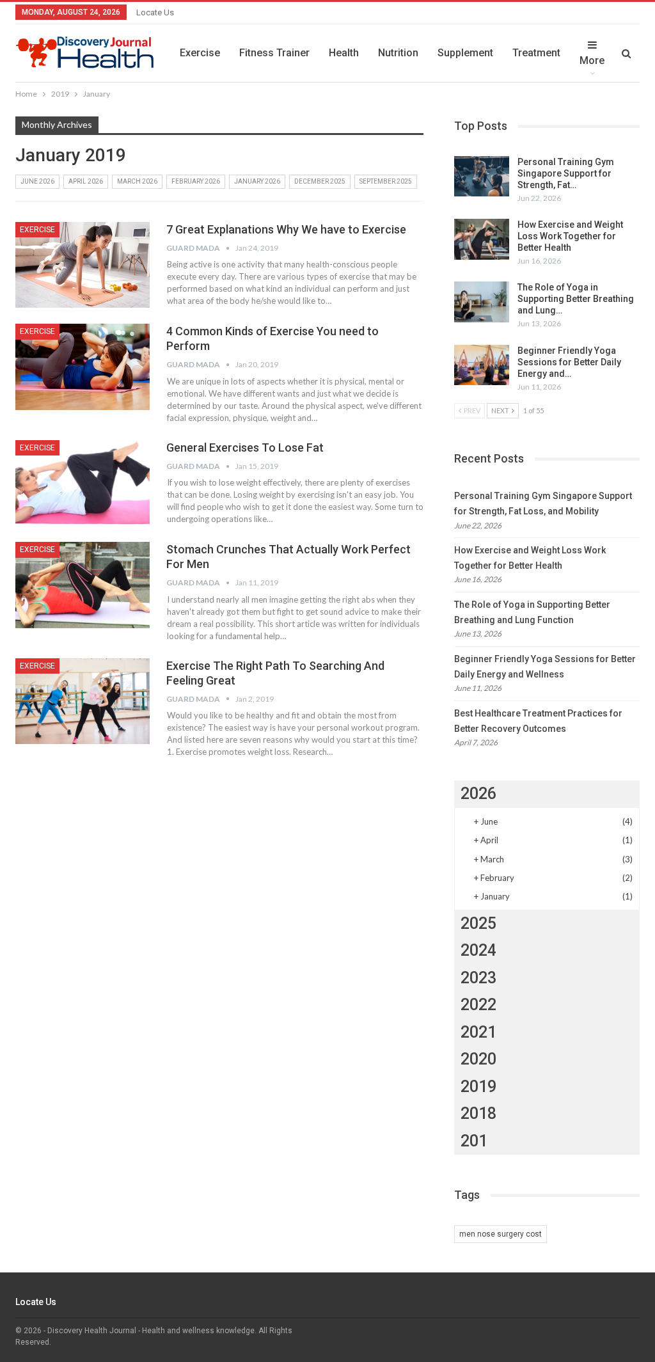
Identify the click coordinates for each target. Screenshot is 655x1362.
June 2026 (37, 181)
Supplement (465, 53)
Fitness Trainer (274, 53)
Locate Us (155, 12)
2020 (478, 1059)
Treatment (536, 53)
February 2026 (195, 181)
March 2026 (137, 181)
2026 (478, 793)
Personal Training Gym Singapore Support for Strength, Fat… (565, 173)
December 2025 (319, 181)
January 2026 (257, 181)
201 (474, 1141)
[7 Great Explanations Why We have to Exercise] (82, 265)
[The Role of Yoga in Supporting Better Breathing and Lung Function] (481, 301)
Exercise (200, 53)
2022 (478, 1004)
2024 (478, 950)
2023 (478, 978)
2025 (478, 923)
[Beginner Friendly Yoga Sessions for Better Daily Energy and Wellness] (481, 365)
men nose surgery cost (500, 1234)
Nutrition (398, 53)
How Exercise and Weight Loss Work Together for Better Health (570, 236)
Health (344, 53)
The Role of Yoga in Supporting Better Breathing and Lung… (575, 298)
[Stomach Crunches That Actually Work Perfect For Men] (82, 585)
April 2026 (85, 181)
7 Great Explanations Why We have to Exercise (286, 229)
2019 (478, 1086)
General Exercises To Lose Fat (245, 447)
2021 (478, 1032)
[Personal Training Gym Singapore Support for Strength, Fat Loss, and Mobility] (481, 176)
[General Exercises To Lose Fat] (82, 483)
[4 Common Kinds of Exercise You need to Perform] (82, 366)
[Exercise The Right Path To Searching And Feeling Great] (82, 701)
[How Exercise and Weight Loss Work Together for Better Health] (481, 239)
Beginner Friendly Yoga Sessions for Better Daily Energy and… (569, 362)
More (592, 60)
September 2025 (385, 181)
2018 (478, 1113)
